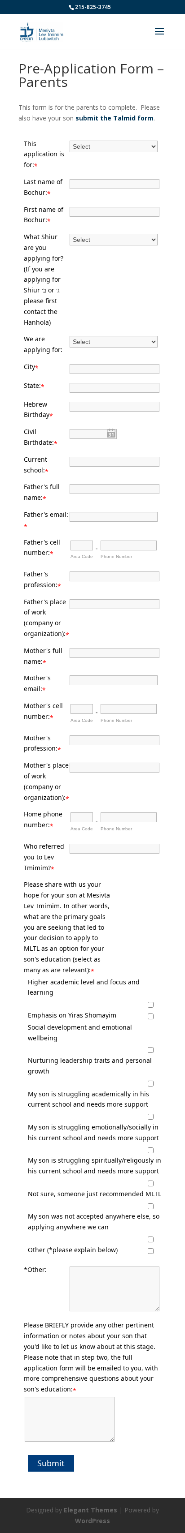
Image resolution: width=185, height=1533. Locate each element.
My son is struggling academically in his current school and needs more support (88, 1099)
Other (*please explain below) (73, 1249)
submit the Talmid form (114, 118)
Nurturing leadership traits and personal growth (90, 1065)
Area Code (81, 556)
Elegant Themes (90, 1510)
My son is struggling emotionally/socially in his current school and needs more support (93, 1132)
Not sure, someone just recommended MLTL (94, 1193)
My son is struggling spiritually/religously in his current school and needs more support (94, 1165)
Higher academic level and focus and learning (84, 987)
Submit (51, 1463)
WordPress (92, 1520)
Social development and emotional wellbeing (80, 1032)
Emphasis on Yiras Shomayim (72, 1015)
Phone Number (116, 556)
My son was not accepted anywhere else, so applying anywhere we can (93, 1221)
